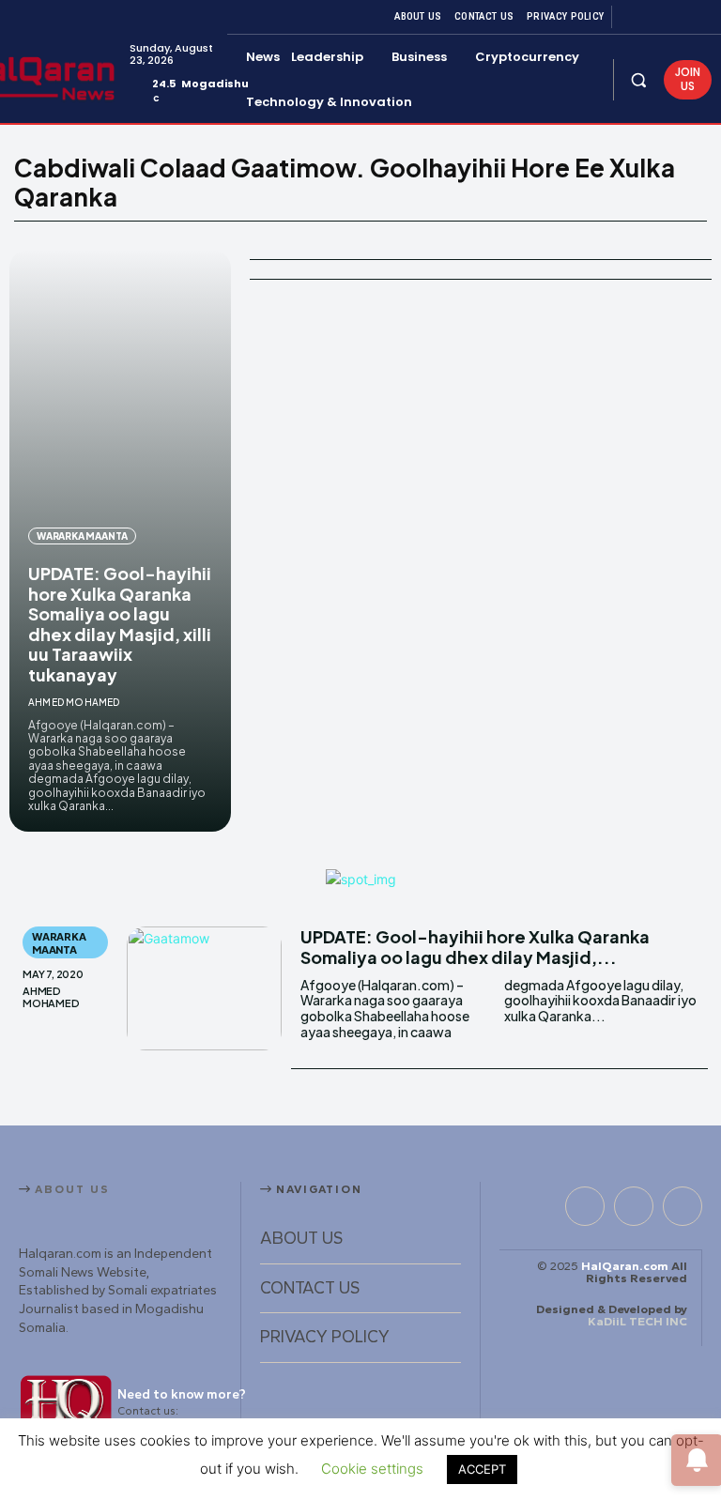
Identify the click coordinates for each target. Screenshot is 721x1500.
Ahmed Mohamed (74, 702)
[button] (639, 79)
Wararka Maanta (82, 536)
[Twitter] (678, 17)
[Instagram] (655, 17)
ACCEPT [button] (482, 1469)
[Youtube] (700, 17)
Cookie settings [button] (372, 1468)
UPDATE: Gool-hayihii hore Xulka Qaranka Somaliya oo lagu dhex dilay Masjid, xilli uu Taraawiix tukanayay (119, 623)
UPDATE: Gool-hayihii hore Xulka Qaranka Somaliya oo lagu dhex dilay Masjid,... (475, 947)
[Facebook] (632, 17)
